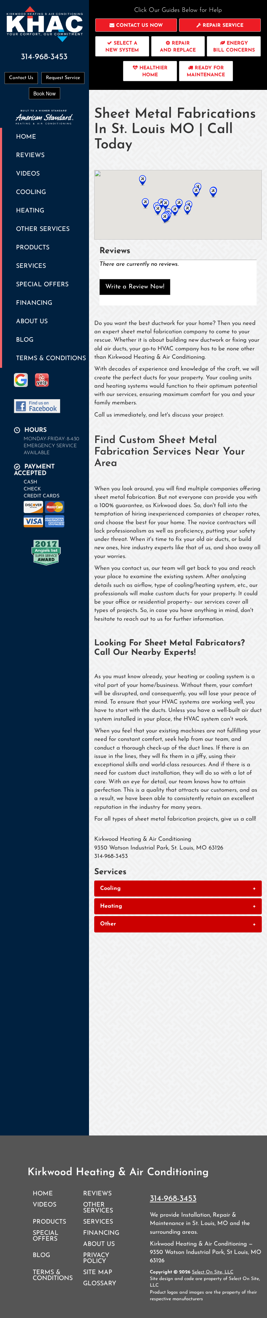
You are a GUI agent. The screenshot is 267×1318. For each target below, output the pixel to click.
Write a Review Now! (134, 287)
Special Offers (42, 285)
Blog (24, 340)
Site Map (97, 1273)
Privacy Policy (96, 1258)
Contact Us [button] (21, 77)
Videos (28, 174)
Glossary (99, 1284)
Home (26, 137)
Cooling (31, 192)
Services (31, 266)
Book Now (44, 93)
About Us (32, 322)
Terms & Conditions (51, 359)
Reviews (30, 155)
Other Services (43, 229)
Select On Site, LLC (212, 1272)
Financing (34, 303)
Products (32, 248)
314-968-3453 (173, 1199)
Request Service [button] (63, 77)
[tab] (178, 888)
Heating (30, 211)
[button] (136, 25)
